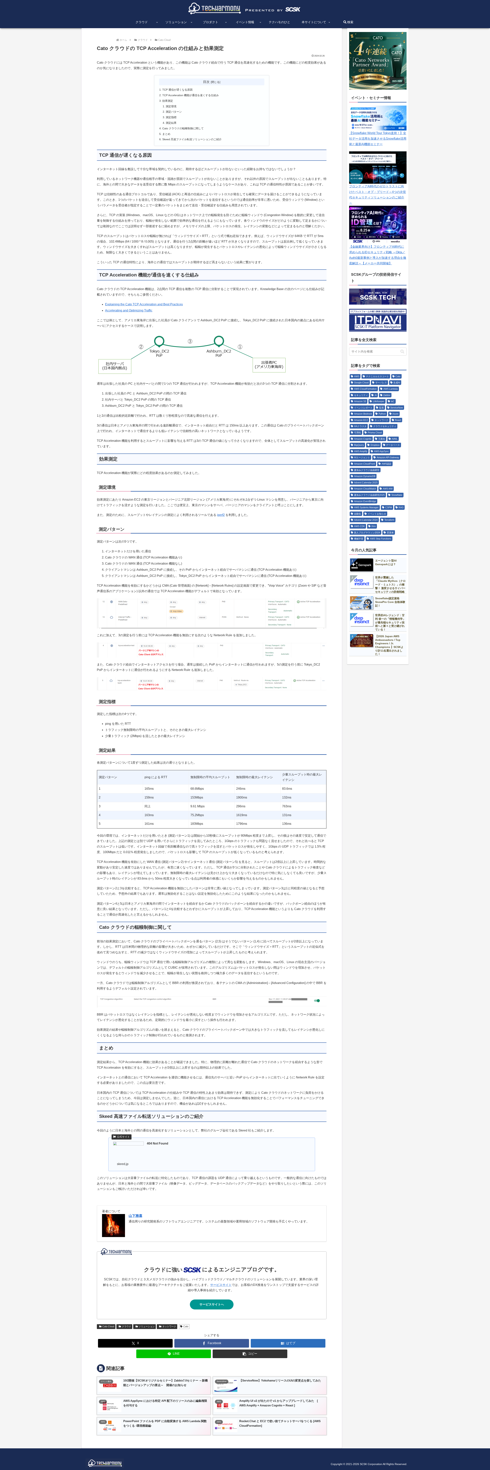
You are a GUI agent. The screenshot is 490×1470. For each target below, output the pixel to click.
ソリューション (147, 1326)
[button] (250, 1353)
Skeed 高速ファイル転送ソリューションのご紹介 (192, 139)
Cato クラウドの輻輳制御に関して (183, 128)
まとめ (166, 133)
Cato (185, 1326)
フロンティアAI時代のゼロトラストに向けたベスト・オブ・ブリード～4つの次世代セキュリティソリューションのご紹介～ (377, 194)
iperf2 (221, 515)
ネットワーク (169, 1326)
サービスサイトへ (211, 1304)
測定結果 (171, 122)
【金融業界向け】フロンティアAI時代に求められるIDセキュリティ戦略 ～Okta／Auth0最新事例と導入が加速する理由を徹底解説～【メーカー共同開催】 (377, 255)
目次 (206, 82)
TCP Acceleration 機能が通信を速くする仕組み (190, 95)
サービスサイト (221, 1284)
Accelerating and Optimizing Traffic (128, 310)
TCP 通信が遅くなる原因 (177, 89)
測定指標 (171, 117)
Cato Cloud (108, 1326)
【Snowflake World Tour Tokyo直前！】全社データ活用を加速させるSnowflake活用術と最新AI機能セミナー (377, 138)
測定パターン (174, 111)
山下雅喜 (135, 1216)
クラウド (126, 1326)
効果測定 (167, 100)
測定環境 (171, 106)
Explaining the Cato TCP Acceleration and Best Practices (144, 304)
